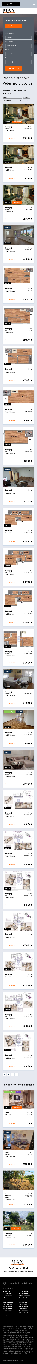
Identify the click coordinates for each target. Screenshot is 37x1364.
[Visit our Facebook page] (10, 1268)
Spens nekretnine (8, 1302)
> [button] (16, 1074)
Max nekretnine (23, 1306)
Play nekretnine (7, 1306)
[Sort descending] (28, 100)
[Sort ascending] (25, 100)
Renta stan (6, 1313)
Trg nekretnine (23, 1308)
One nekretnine (23, 1310)
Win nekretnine (23, 1302)
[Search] (18, 4)
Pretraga (11, 68)
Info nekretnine (23, 1293)
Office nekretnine (8, 1298)
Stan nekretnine (7, 1304)
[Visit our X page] (20, 1268)
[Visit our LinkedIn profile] (24, 1268)
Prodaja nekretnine (8, 1315)
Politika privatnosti (11, 1271)
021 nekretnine (7, 1293)
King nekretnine (7, 1308)
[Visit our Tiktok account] (27, 1268)
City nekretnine (23, 1291)
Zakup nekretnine (24, 1313)
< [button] (4, 1074)
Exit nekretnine (23, 1304)
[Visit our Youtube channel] (17, 1268)
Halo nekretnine (23, 1298)
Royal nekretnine (7, 1295)
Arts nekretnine (7, 1310)
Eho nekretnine (23, 1300)
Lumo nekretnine (23, 1315)
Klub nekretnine (7, 1300)
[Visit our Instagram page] (13, 1268)
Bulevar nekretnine (24, 1295)
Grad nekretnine (7, 1291)
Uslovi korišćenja (26, 1271)
